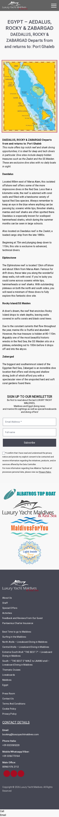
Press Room (8, 693)
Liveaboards (8, 675)
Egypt (5, 685)
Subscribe (29, 442)
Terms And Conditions (13, 703)
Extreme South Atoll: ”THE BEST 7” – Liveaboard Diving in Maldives (27, 654)
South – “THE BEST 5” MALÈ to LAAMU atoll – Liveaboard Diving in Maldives (26, 663)
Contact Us (8, 698)
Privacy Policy (9, 714)
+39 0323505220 (11, 745)
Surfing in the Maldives (14, 637)
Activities (7, 613)
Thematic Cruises (11, 670)
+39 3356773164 (11, 756)
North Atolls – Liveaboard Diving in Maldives (24, 642)
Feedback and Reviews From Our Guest (22, 618)
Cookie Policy (9, 709)
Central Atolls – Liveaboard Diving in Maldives (25, 647)
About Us (7, 598)
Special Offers (9, 608)
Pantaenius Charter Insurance (17, 623)
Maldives (6, 680)
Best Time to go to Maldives (16, 631)
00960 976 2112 (10, 766)
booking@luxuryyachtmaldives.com (20, 734)
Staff (5, 603)
